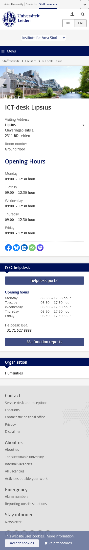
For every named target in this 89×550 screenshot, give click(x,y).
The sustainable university (24, 457)
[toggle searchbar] (83, 14)
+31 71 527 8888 (18, 330)
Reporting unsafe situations (26, 503)
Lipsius (10, 125)
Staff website (11, 61)
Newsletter (13, 522)
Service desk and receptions (26, 403)
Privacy (10, 424)
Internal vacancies (18, 464)
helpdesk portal (44, 280)
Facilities (30, 61)
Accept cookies (22, 543)
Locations (12, 410)
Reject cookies (60, 543)
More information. (61, 536)
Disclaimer (13, 431)
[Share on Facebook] (8, 247)
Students (31, 4)
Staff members (48, 4)
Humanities (14, 373)
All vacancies (14, 471)
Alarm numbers (16, 496)
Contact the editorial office (25, 417)
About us (12, 449)
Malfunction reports (44, 341)
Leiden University (12, 4)
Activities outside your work (26, 478)
